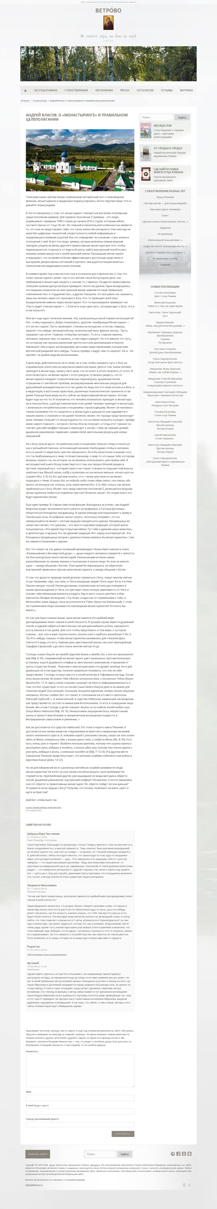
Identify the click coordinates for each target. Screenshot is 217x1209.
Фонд (52, 1165)
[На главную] (108, 2)
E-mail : (37, 1105)
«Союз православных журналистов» (43, 807)
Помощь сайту (37, 1154)
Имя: (29, 1091)
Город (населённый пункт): (42, 1118)
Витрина (186, 90)
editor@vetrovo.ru (34, 1184)
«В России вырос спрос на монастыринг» (47, 954)
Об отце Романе (45, 90)
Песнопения (104, 90)
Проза (124, 90)
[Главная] (25, 90)
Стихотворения (76, 90)
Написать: (32, 1051)
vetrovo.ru (95, 1165)
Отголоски (145, 90)
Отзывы (167, 90)
